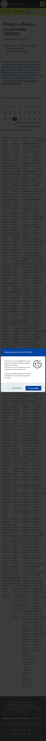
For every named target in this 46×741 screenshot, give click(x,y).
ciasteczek (14, 361)
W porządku (33, 388)
